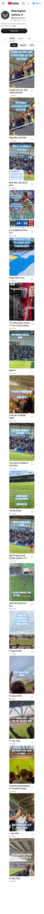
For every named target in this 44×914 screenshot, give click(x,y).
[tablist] (22, 38)
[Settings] (28, 3)
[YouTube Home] (13, 3)
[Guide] (3, 3)
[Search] (23, 3)
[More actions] (32, 91)
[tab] (12, 38)
